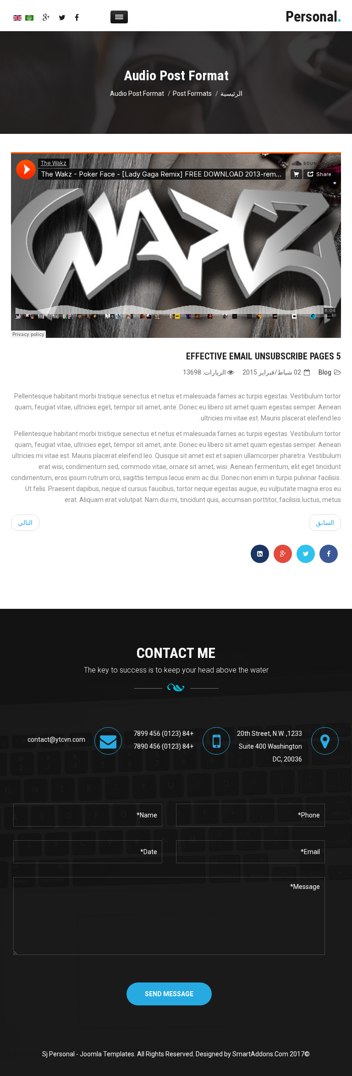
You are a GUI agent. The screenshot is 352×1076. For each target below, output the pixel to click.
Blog (325, 372)
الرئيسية (231, 93)
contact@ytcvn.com (56, 739)
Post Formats (192, 93)
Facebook (77, 17)
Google (46, 17)
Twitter (62, 17)
